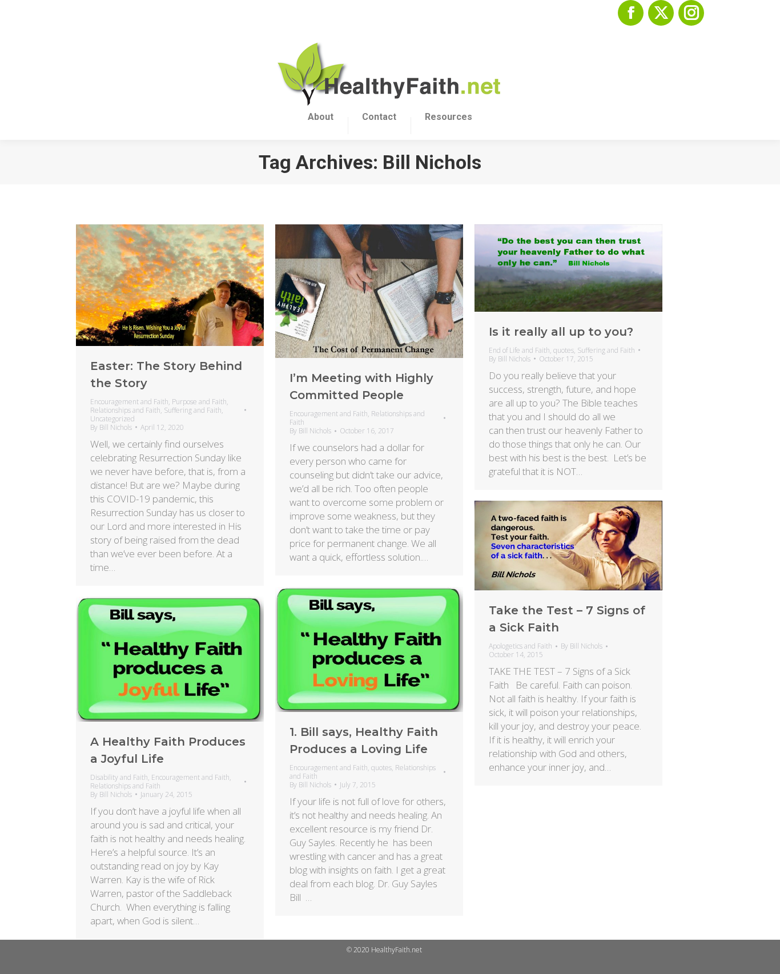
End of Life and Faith (519, 350)
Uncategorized (112, 419)
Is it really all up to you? (561, 332)
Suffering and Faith (193, 410)
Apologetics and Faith (520, 646)
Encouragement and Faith (129, 401)
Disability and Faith (119, 777)
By (111, 427)
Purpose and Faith (199, 401)
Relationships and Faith (125, 410)
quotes (563, 350)
